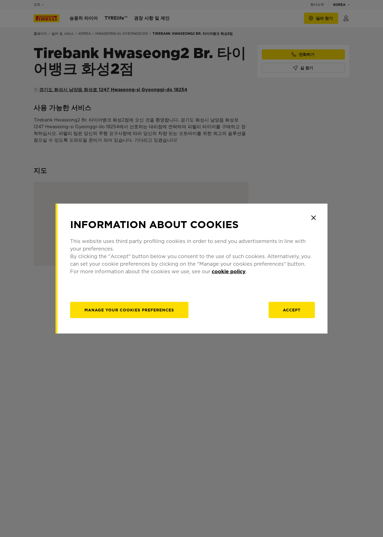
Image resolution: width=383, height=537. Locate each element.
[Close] (313, 217)
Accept (292, 309)
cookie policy (229, 271)
